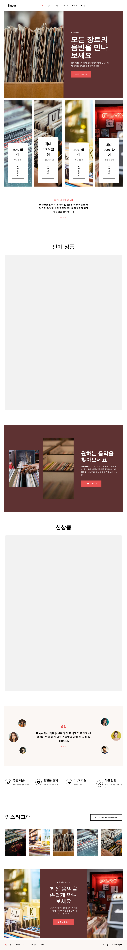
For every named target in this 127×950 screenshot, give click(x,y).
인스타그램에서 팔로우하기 (106, 817)
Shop (83, 5)
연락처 (74, 5)
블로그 (65, 5)
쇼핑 (57, 5)
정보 (49, 5)
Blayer (11, 5)
